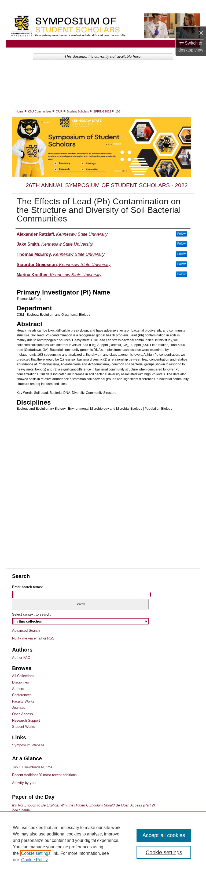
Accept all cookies (163, 835)
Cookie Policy (34, 859)
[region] (103, 843)
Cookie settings (35, 853)
